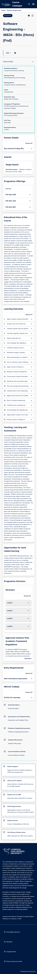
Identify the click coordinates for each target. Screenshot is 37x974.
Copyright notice (11, 951)
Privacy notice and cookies (14, 961)
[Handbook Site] (13, 852)
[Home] (6, 5)
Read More (28, 659)
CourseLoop (31, 971)
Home (3, 10)
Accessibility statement (13, 932)
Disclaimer (9, 942)
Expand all (29, 143)
